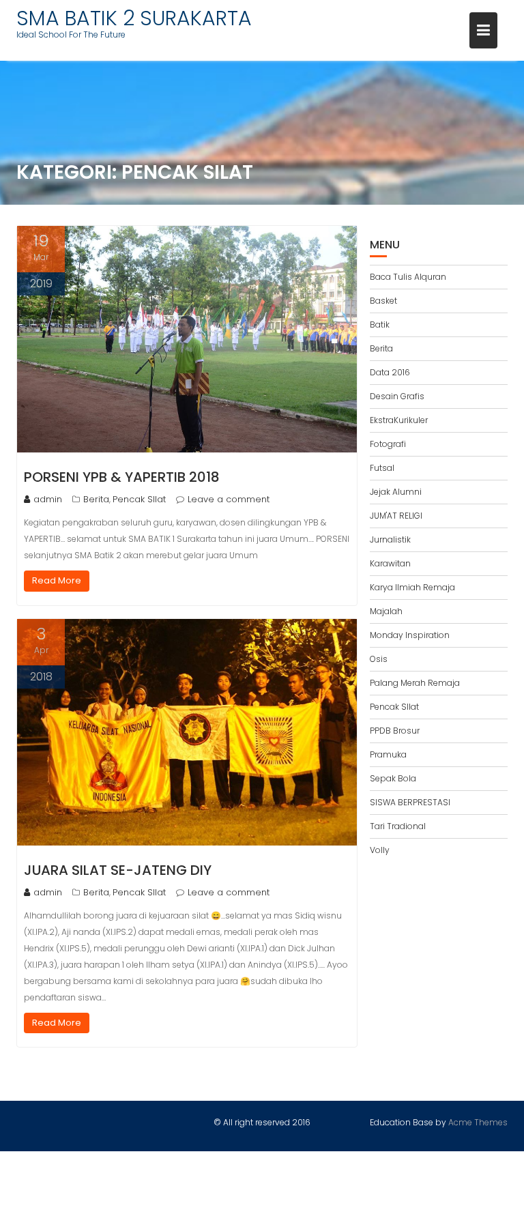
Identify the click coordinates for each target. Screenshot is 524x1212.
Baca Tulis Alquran (408, 277)
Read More (56, 580)
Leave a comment (229, 499)
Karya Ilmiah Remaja (412, 587)
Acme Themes (478, 1122)
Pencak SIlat (139, 499)
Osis (379, 659)
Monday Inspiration (410, 635)
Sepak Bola (393, 778)
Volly (380, 850)
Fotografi (388, 444)
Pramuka (388, 754)
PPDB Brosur (395, 730)
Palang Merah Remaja (415, 683)
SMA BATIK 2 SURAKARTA (134, 18)
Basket (383, 300)
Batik (380, 324)
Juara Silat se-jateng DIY (118, 870)
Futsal (382, 468)
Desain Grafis (397, 396)
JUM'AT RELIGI (396, 515)
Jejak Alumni (396, 491)
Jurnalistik (390, 539)
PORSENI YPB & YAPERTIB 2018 (122, 477)
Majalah (386, 611)
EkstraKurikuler (399, 420)
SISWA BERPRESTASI (410, 802)
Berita (96, 499)
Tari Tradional (398, 826)
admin (47, 499)
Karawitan (390, 563)
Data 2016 (390, 372)
